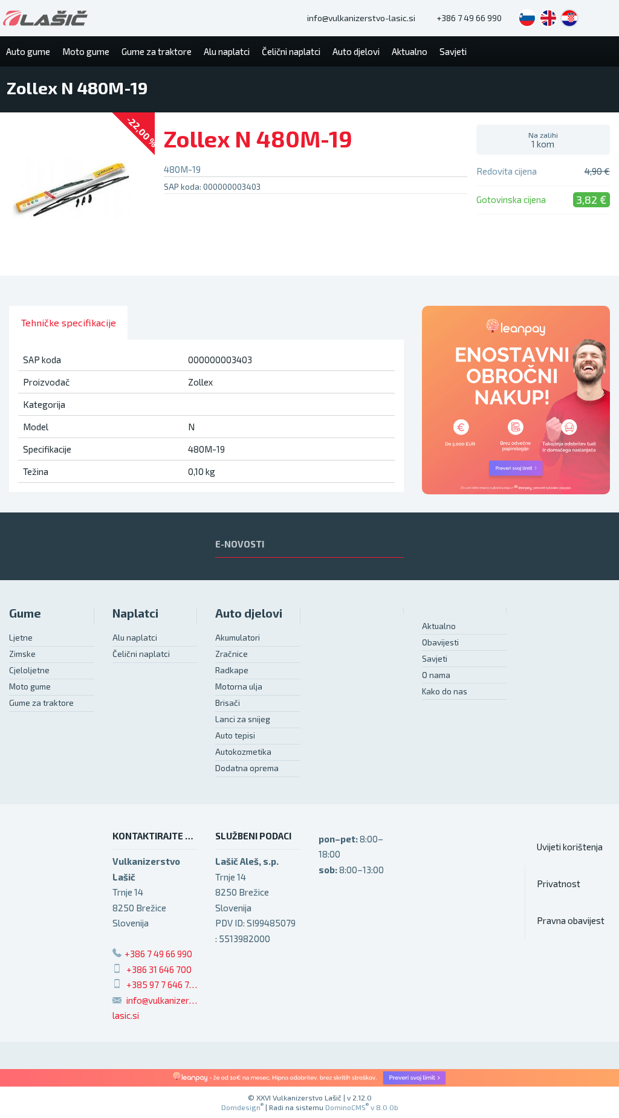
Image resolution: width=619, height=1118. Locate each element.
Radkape (231, 670)
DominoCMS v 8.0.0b (361, 1107)
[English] (548, 18)
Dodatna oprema (247, 768)
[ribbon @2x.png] (309, 1078)
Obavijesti (440, 642)
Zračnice (231, 654)
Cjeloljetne (29, 670)
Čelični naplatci (141, 654)
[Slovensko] (527, 18)
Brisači (227, 703)
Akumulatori (237, 637)
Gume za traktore (41, 703)
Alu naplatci (134, 637)
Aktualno (439, 626)
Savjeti (434, 659)
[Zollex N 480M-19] (77, 194)
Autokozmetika (243, 752)
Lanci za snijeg (242, 719)
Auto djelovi (248, 613)
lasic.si (125, 1015)
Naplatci (135, 613)
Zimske (22, 654)
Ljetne (21, 637)
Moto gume (30, 686)
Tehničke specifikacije (68, 322)
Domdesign (242, 1107)
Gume (25, 613)
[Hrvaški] (569, 18)
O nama (436, 675)
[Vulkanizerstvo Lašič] (45, 18)
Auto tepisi (235, 735)
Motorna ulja (238, 686)
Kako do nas (444, 691)
